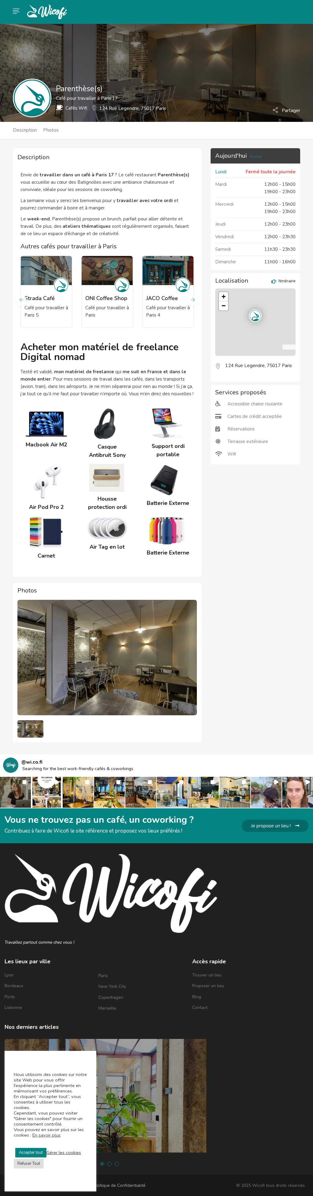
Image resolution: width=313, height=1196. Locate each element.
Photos (51, 130)
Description (25, 130)
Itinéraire (286, 281)
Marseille (107, 1008)
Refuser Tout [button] (28, 1163)
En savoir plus (46, 1135)
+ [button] (224, 296)
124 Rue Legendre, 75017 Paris (132, 108)
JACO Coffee (162, 298)
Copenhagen (110, 997)
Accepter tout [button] (31, 1152)
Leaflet (289, 346)
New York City (112, 986)
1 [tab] (102, 1164)
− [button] (224, 306)
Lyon (9, 975)
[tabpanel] (46, 429)
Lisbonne (13, 1007)
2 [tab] (109, 1164)
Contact (200, 1007)
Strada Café (39, 298)
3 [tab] (117, 1164)
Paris (103, 976)
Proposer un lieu (208, 986)
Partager (290, 110)
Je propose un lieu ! (271, 826)
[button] (15, 792)
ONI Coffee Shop (106, 298)
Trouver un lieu (207, 975)
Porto (10, 997)
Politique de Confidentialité (119, 1185)
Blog (196, 997)
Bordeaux (14, 986)
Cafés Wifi (76, 108)
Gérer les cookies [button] (63, 1152)
